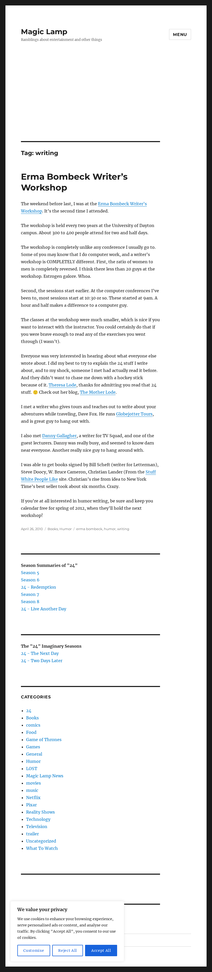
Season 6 (30, 579)
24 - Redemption (38, 587)
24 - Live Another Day (43, 608)
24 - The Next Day (40, 653)
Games (33, 746)
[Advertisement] (107, 103)
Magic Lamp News (44, 775)
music (32, 790)
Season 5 (30, 572)
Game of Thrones (44, 739)
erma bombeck (89, 529)
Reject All (67, 950)
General (34, 754)
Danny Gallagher (59, 435)
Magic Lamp (44, 31)
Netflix (33, 797)
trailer (32, 833)
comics (33, 725)
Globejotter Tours (134, 413)
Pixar (31, 804)
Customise (33, 950)
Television (36, 826)
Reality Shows (40, 812)
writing (123, 529)
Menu (180, 34)
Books (53, 529)
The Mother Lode (98, 392)
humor (110, 529)
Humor (65, 529)
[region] (67, 931)
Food (31, 732)
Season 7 (30, 594)
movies (33, 783)
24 (28, 710)
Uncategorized (41, 841)
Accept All (101, 950)
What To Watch (42, 848)
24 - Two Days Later (41, 660)
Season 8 (30, 601)
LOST (31, 768)
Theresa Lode (62, 385)
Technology (38, 819)
